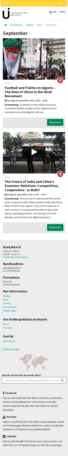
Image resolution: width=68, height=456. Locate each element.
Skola (5, 299)
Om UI (6, 324)
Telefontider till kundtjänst (15, 257)
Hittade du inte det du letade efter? (21, 375)
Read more (55, 122)
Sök (54, 11)
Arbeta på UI (9, 341)
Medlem (7, 296)
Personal (7, 327)
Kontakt (7, 303)
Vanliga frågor (10, 310)
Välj (61, 3)
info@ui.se (15, 254)
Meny (62, 11)
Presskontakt (9, 307)
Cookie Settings (10, 349)
